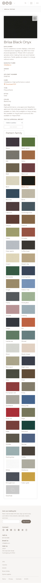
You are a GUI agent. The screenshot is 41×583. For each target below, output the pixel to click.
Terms (4, 579)
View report (13, 127)
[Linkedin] (11, 530)
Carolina (4, 565)
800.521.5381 (5, 537)
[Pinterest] (19, 530)
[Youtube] (22, 530)
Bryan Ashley (6, 571)
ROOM (4, 568)
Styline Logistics (6, 574)
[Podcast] (26, 530)
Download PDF (11, 84)
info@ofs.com (6, 543)
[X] (15, 530)
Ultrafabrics (7, 65)
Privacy (11, 579)
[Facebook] (7, 530)
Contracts (18, 579)
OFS (3, 561)
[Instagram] (3, 530)
